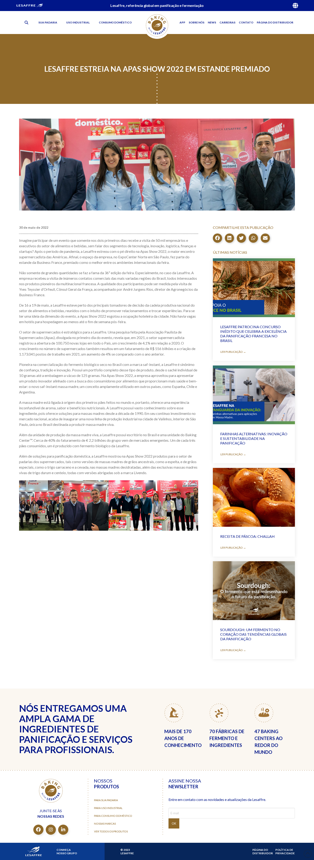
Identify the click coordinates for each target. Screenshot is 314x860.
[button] (26, 22)
